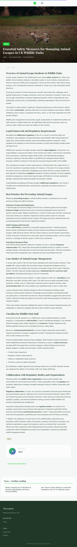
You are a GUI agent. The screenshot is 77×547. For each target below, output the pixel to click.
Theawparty (8, 508)
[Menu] (42, 3)
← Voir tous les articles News (16, 464)
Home (5, 522)
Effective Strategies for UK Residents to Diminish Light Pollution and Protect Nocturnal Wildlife (18, 489)
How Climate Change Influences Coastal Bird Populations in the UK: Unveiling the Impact (56, 488)
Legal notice (7, 532)
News (6, 44)
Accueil (8, 67)
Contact (5, 535)
